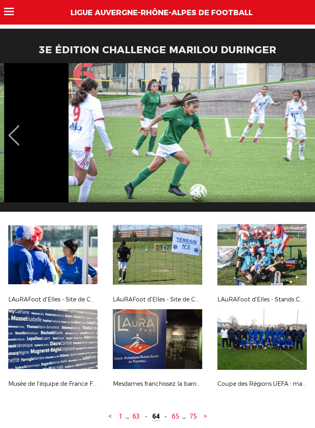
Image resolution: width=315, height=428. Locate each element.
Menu (13, 11)
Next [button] (300, 129)
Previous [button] (14, 129)
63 (136, 416)
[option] (157, 140)
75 (193, 416)
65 (175, 416)
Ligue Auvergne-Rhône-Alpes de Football (162, 12)
